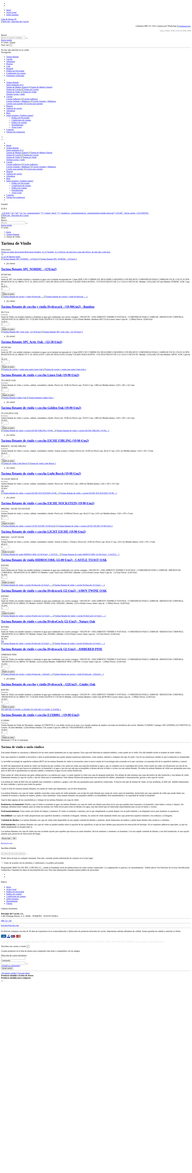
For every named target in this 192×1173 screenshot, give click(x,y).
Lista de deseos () (8, 19)
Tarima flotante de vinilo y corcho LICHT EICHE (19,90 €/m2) (43, 531)
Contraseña (5, 960)
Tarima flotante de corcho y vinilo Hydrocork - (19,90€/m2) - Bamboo (47, 306)
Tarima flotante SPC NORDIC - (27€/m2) (29, 269)
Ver (2, 491)
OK (14, 838)
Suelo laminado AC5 (15, 85)
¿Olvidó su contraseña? (10, 966)
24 (5, 257)
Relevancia (29, 252)
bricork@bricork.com (10, 925)
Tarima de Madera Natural (17, 87)
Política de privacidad (15, 892)
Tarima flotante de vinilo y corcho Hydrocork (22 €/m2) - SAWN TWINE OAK (54, 590)
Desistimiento (12, 901)
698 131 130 (6, 921)
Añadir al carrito (8, 294)
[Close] (2, 139)
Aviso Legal (11, 12)
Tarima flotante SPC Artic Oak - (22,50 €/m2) (31, 342)
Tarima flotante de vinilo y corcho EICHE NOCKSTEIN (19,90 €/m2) (47, 503)
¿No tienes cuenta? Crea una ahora (15, 973)
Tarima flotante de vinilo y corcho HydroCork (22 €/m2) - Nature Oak (48, 621)
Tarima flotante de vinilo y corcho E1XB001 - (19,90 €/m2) (40, 715)
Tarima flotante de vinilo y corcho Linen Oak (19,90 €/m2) (40, 375)
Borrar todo (6, 838)
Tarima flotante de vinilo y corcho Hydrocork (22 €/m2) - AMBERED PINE (51, 649)
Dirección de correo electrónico (14, 955)
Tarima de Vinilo (13, 92)
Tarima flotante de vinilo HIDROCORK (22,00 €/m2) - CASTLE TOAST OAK (54, 560)
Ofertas (9, 903)
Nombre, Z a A (53, 252)
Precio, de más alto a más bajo (97, 252)
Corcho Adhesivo (13, 99)
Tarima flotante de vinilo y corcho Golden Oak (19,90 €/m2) (41, 407)
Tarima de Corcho (13, 89)
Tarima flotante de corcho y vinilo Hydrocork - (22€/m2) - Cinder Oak (48, 684)
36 (7, 257)
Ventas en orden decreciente (13, 252)
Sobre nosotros (12, 15)
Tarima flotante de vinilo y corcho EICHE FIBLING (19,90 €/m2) (45, 440)
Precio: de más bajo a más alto (72, 252)
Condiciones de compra (21, 120)
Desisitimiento (17, 125)
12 (2, 257)
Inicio (8, 10)
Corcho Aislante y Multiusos (18, 101)
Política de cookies (19, 122)
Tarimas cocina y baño (15, 94)
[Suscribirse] (27, 854)
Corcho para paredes (14, 104)
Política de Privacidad (20, 118)
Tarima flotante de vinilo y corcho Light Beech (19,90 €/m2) (41, 473)
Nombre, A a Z (40, 252)
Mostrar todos (14, 257)
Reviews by (6, 843)
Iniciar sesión (7, 968)
